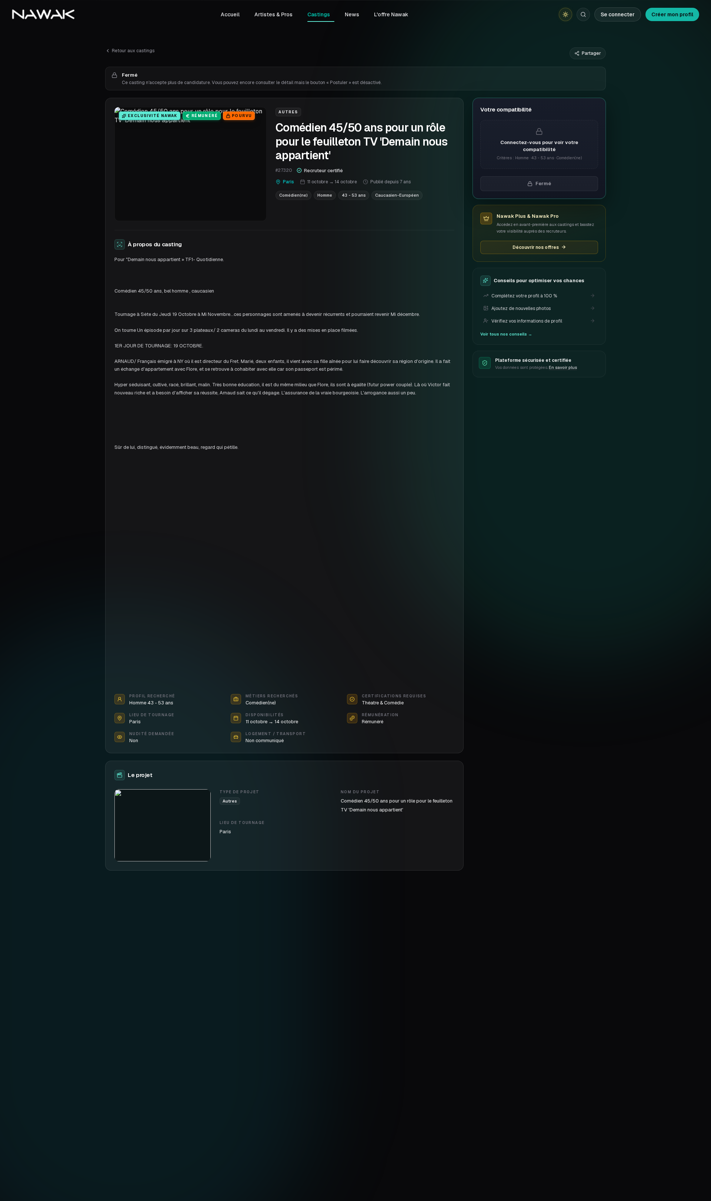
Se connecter (618, 14)
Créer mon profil (672, 14)
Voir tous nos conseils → (506, 333)
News (352, 14)
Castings (318, 14)
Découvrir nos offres (536, 247)
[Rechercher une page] (583, 14)
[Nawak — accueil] (43, 14)
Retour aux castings (133, 51)
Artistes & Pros (273, 14)
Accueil (230, 14)
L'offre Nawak (391, 14)
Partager (591, 53)
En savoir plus (563, 367)
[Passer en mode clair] (565, 14)
